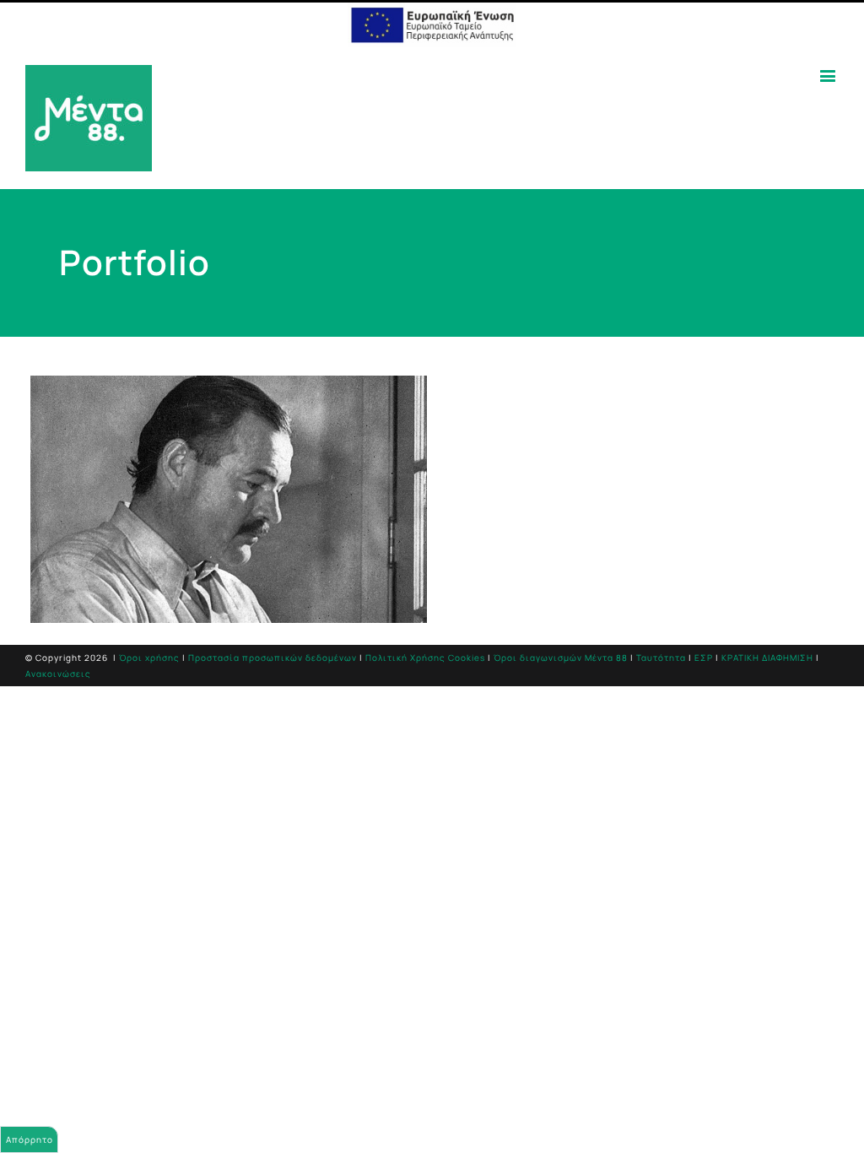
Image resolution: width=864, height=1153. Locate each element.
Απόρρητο (29, 1139)
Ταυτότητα (661, 657)
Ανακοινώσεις (58, 673)
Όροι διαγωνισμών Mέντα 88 (561, 657)
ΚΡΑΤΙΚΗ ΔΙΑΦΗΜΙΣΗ (767, 657)
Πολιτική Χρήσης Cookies (425, 657)
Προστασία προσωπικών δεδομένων (272, 657)
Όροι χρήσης (149, 657)
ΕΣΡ (703, 657)
